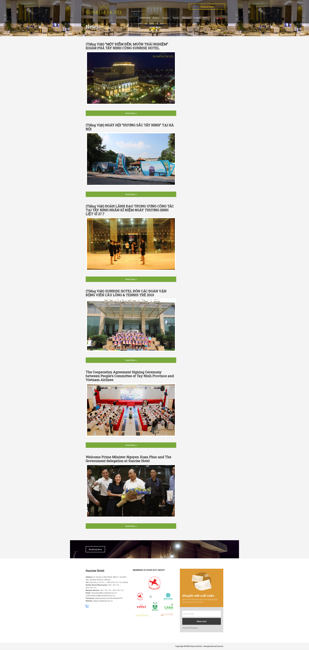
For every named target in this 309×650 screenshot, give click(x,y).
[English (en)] (217, 18)
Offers (205, 18)
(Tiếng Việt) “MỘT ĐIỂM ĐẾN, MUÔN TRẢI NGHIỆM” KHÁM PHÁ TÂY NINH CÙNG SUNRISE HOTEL (127, 46)
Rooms (156, 18)
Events (176, 18)
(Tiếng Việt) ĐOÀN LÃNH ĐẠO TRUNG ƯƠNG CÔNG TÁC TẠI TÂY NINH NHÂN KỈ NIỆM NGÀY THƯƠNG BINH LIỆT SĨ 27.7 (130, 210)
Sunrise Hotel (196, 646)
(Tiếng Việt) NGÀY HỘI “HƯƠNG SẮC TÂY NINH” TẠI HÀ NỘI (130, 127)
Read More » (131, 113)
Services (186, 18)
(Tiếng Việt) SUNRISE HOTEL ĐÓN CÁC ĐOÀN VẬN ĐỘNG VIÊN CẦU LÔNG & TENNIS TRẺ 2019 (126, 293)
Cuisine (165, 18)
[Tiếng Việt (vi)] (220, 18)
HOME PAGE (145, 18)
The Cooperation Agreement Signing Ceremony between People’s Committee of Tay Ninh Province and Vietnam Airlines (130, 376)
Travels (197, 18)
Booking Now (207, 6)
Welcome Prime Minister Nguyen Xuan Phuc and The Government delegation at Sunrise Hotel (128, 459)
